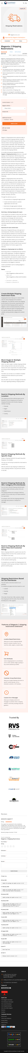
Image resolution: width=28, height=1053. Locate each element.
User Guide (7, 128)
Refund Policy (4, 1022)
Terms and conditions (6, 1018)
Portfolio (3, 1012)
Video (5, 130)
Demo (20, 41)
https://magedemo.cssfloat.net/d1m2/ (14, 273)
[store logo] (10, 3)
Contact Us (3, 1024)
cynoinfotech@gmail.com (20, 979)
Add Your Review (18, 51)
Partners (3, 1010)
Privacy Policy (4, 1020)
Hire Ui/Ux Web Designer (7, 1008)
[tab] (14, 876)
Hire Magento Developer (6, 999)
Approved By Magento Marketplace (15, 37)
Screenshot (7, 41)
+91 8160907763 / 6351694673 (10, 982)
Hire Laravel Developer (6, 1004)
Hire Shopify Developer (6, 1006)
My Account (4, 1016)
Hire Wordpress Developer (7, 1002)
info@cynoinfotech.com (8, 979)
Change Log (3, 876)
